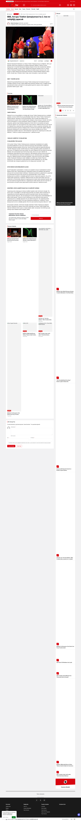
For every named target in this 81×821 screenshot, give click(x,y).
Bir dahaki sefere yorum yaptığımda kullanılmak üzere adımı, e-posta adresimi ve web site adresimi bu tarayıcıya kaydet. (30, 442)
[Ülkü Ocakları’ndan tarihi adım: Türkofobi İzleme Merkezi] (45, 369)
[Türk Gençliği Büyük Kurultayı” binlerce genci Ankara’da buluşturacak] (65, 338)
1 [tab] (60, 110)
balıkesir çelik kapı (40, 797)
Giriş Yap (19, 446)
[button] (71, 5)
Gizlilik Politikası (5, 817)
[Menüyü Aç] (24, 5)
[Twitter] (40, 800)
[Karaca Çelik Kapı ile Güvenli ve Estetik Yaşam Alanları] (65, 427)
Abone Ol (41, 218)
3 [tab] (65, 110)
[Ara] (68, 5)
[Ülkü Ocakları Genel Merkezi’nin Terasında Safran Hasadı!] (65, 671)
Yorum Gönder (11, 446)
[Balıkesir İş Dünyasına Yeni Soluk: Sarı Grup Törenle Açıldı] (14, 369)
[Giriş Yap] (74, 5)
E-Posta (33, 437)
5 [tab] (70, 110)
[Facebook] (36, 800)
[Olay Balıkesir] (14, 5)
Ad (8, 437)
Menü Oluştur (72, 1)
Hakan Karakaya (14, 23)
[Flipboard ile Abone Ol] (22, 61)
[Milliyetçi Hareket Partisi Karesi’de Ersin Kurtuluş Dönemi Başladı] (14, 102)
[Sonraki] (73, 111)
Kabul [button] (14, 817)
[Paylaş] (74, 819)
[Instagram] (44, 800)
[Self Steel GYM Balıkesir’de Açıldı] (65, 656)
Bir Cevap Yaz (11, 421)
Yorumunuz (13, 426)
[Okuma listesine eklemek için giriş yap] (51, 61)
